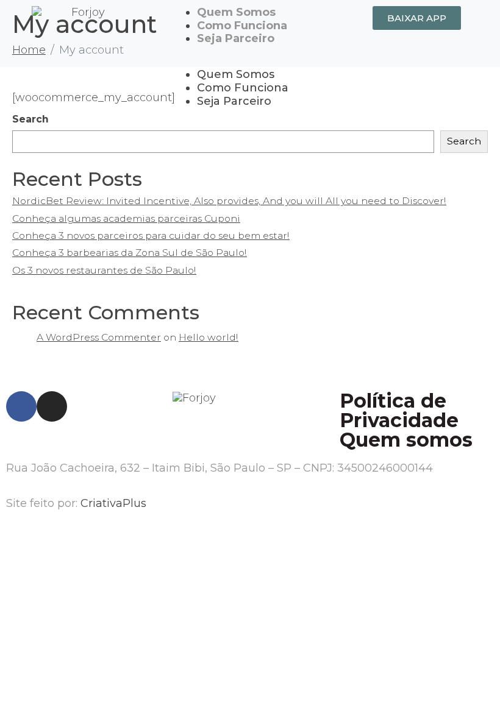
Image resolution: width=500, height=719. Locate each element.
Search (464, 141)
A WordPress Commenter (99, 337)
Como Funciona (242, 25)
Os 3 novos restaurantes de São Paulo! (104, 270)
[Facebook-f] (21, 406)
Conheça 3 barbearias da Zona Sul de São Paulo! (129, 252)
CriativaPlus (113, 503)
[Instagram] (52, 406)
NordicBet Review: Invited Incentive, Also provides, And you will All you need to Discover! (229, 201)
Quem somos (406, 440)
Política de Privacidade (399, 410)
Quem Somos (236, 12)
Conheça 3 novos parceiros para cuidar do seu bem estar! (151, 235)
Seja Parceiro (235, 38)
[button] (250, 62)
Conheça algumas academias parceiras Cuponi (126, 218)
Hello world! (208, 337)
